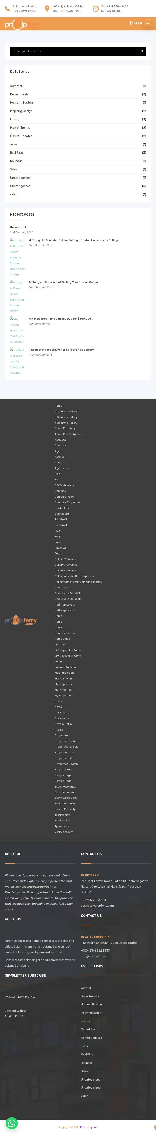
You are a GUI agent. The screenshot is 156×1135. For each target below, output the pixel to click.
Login (58, 661)
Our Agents (62, 712)
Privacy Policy (63, 723)
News (58, 701)
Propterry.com (89, 1127)
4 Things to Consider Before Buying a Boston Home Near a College (74, 240)
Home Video (62, 638)
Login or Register (65, 667)
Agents (59, 456)
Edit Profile (61, 519)
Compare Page (64, 496)
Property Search (65, 769)
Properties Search (66, 763)
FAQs (58, 530)
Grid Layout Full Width (68, 593)
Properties (61, 735)
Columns (60, 490)
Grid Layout (62, 587)
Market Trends (20, 128)
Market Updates (21, 136)
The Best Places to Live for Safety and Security (61, 349)
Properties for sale (66, 746)
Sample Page (63, 775)
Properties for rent (66, 741)
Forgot (59, 553)
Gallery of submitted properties (74, 576)
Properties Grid (64, 752)
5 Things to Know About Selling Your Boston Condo (63, 282)
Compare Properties (67, 502)
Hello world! (18, 227)
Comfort (16, 86)
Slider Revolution (65, 786)
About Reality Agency (68, 434)
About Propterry (65, 428)
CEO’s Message (64, 485)
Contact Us (62, 508)
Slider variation (64, 792)
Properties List (64, 758)
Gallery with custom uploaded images (78, 581)
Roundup (16, 161)
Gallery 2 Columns (66, 559)
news (13, 144)
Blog (57, 473)
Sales (13, 169)
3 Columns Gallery (66, 417)
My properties (63, 684)
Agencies (61, 445)
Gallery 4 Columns (66, 570)
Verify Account (64, 831)
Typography (62, 826)
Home (58, 405)
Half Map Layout (65, 604)
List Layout (62, 644)
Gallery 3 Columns (66, 564)
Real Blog (16, 153)
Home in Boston (21, 103)
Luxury (14, 119)
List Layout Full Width (68, 650)
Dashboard (62, 513)
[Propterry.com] (23, 23)
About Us (60, 439)
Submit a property (66, 797)
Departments (19, 94)
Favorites (61, 542)
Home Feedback (65, 633)
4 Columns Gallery (66, 422)
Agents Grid (62, 468)
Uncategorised (20, 178)
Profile (59, 729)
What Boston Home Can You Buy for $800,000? (61, 318)
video (13, 194)
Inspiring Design (21, 111)
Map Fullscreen (64, 672)
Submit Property (65, 803)
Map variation (63, 678)
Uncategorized (20, 186)
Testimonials (62, 814)
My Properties (63, 689)
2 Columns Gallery (66, 411)
